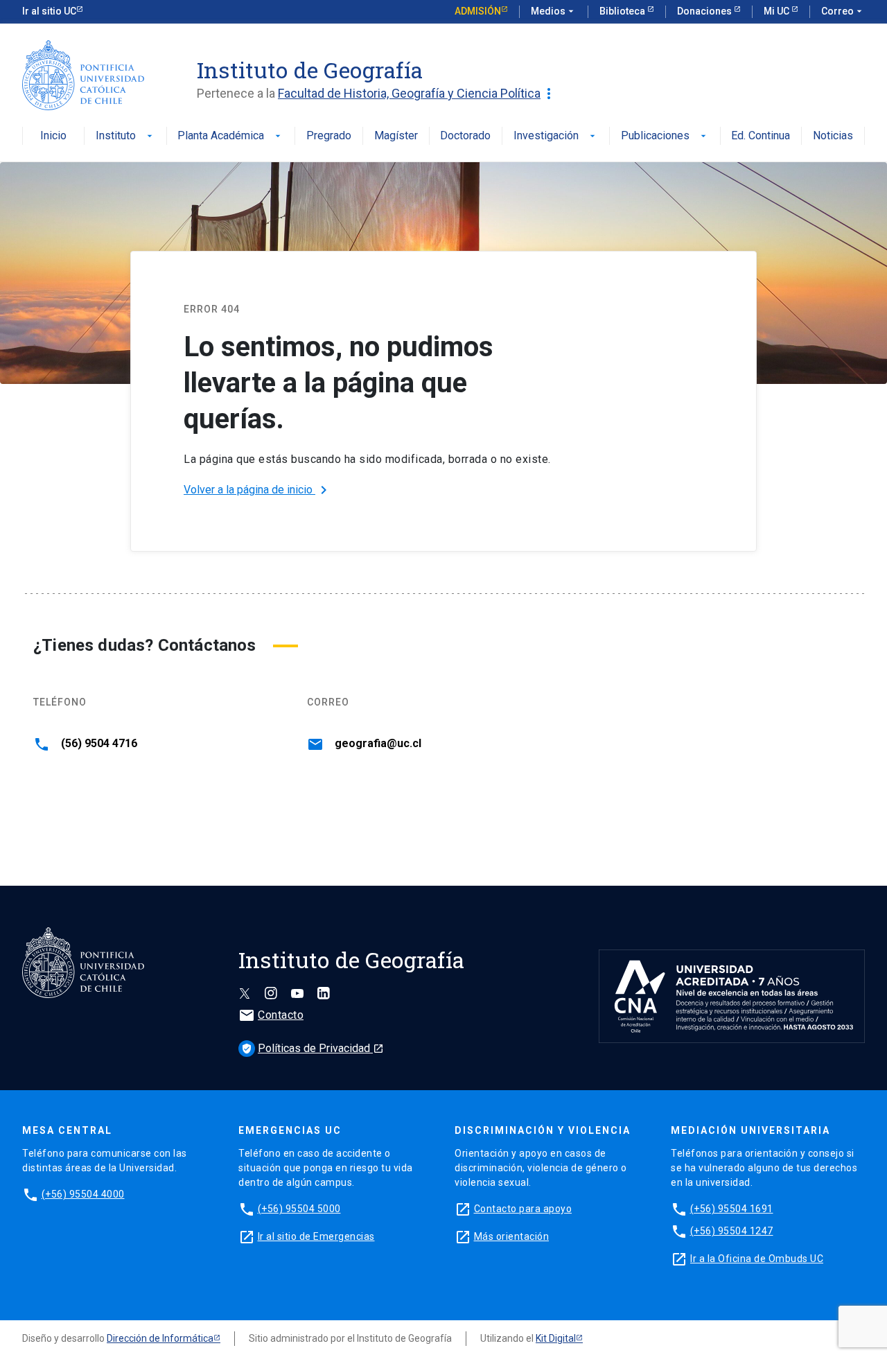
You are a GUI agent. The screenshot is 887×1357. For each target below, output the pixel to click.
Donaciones (705, 11)
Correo (843, 11)
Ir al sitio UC (49, 11)
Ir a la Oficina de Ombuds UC (756, 1258)
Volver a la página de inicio (258, 490)
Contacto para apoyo (523, 1208)
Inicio (53, 136)
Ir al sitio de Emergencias (316, 1236)
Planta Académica (230, 136)
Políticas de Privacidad (312, 1048)
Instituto (125, 136)
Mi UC (777, 11)
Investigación (555, 136)
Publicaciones (665, 136)
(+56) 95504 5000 (299, 1208)
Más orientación (512, 1236)
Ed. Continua (760, 136)
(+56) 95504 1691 (731, 1208)
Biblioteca (623, 11)
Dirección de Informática (160, 1338)
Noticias (833, 136)
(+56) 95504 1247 (731, 1231)
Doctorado (465, 136)
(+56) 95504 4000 (83, 1194)
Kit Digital (556, 1338)
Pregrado (328, 136)
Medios (554, 11)
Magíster (396, 136)
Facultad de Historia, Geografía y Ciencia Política (417, 93)
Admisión (478, 11)
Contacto (271, 1015)
